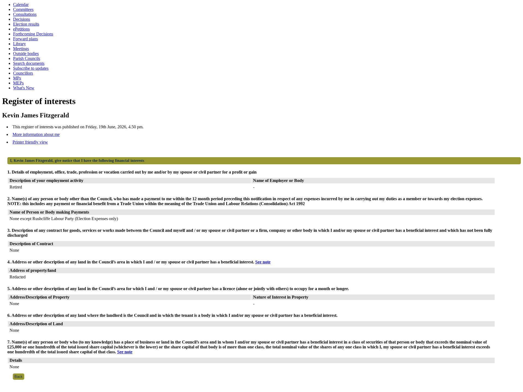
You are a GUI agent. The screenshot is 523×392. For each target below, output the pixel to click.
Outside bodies (26, 53)
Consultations (25, 14)
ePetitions (21, 29)
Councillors (23, 73)
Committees (23, 9)
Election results (26, 24)
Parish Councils (26, 58)
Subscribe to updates (30, 68)
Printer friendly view (30, 142)
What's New (23, 88)
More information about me (36, 134)
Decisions (21, 19)
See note (262, 262)
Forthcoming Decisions (33, 34)
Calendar (21, 4)
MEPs (18, 83)
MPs (17, 78)
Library (19, 43)
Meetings (21, 48)
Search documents (28, 63)
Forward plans (25, 39)
